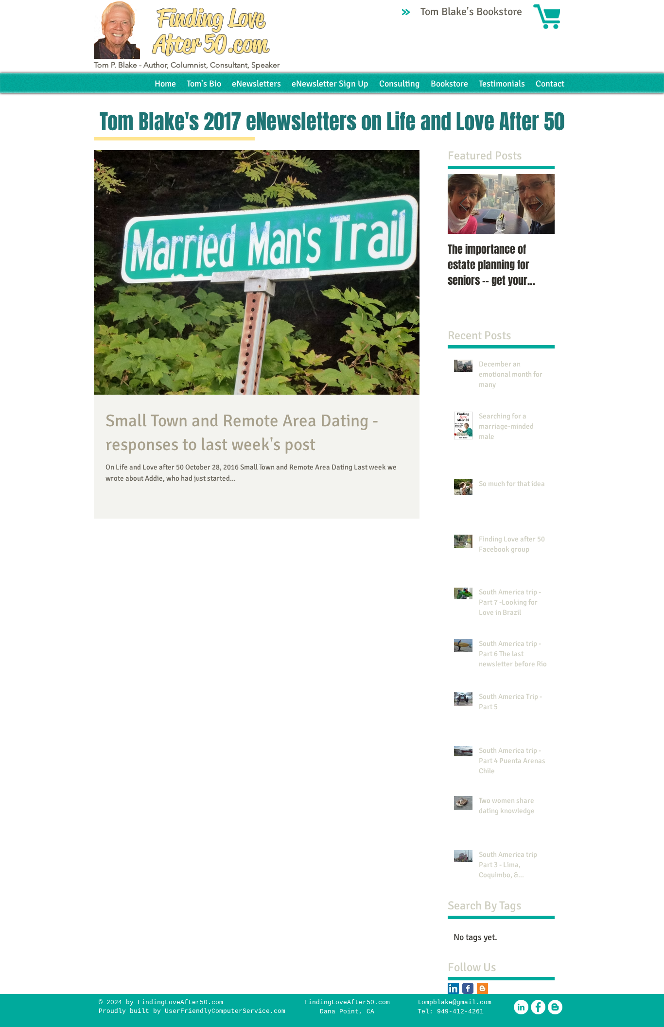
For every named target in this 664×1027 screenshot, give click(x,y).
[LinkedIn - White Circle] (521, 1007)
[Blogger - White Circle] (555, 1007)
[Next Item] (539, 203)
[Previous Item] (463, 203)
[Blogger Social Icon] (482, 988)
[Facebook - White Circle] (538, 1007)
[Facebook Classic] (467, 988)
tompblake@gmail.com (454, 1002)
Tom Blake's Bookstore (472, 11)
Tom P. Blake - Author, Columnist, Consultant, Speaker (187, 65)
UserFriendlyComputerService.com (225, 1011)
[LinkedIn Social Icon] (453, 988)
